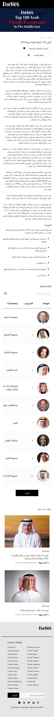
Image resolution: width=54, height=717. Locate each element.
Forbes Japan (13, 678)
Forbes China (13, 657)
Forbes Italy (31, 681)
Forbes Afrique (32, 685)
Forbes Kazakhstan (15, 681)
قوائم (42, 37)
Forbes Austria (32, 667)
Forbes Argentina (33, 664)
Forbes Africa (32, 678)
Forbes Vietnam (33, 661)
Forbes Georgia (13, 650)
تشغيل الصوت (39, 55)
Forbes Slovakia (33, 671)
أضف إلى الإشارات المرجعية (38, 48)
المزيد (27, 493)
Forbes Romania (33, 647)
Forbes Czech (13, 661)
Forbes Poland (13, 688)
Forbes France (13, 664)
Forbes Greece (32, 674)
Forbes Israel (12, 674)
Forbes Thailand (33, 657)
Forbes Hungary (13, 667)
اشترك (14, 695)
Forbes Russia (32, 650)
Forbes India (12, 671)
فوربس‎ (49, 37)
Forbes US (12, 647)
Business (45, 551)
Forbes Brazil (12, 654)
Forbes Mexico (13, 685)
